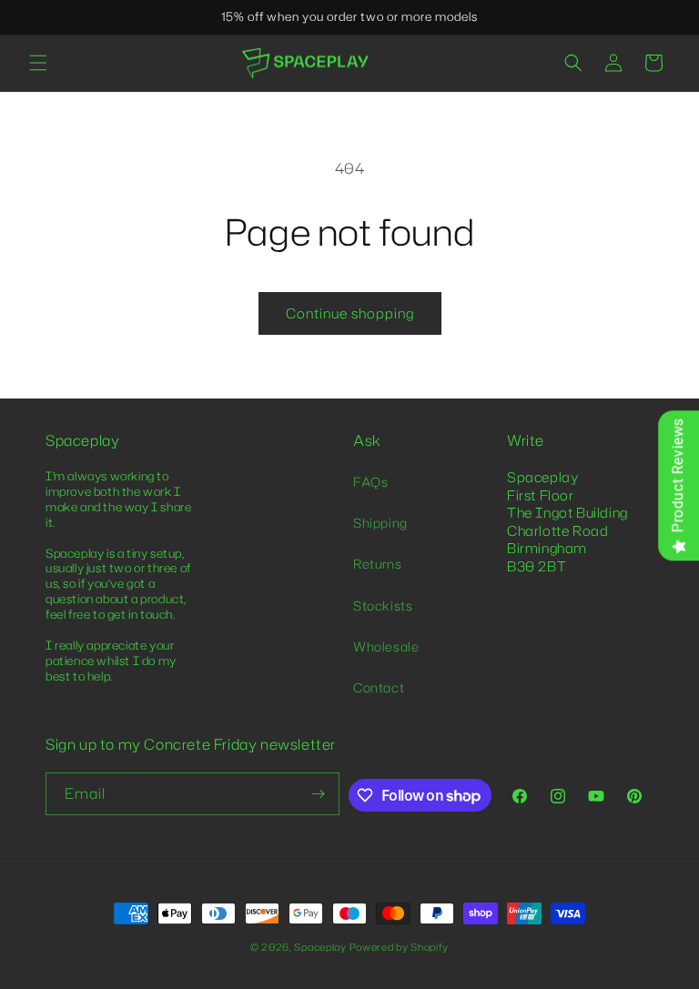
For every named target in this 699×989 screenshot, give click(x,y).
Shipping (380, 522)
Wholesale (386, 646)
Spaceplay (320, 947)
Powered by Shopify (400, 947)
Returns (377, 563)
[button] (38, 63)
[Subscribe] (319, 793)
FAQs (370, 481)
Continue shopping (350, 313)
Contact (378, 687)
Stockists (382, 605)
